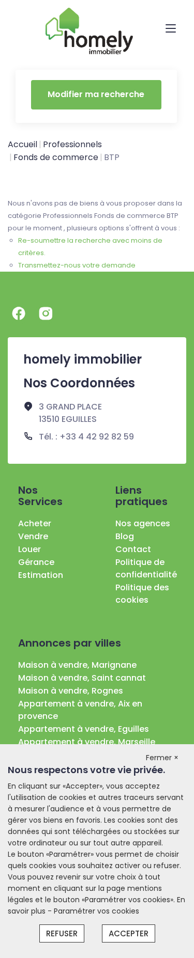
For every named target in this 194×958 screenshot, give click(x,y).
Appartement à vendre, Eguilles (83, 729)
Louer (29, 549)
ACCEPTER (128, 933)
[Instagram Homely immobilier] (45, 313)
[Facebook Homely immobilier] (18, 313)
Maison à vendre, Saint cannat (82, 678)
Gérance (36, 562)
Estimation (40, 575)
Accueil (22, 144)
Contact (133, 549)
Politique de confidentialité (146, 568)
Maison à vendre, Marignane (77, 665)
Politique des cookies (142, 594)
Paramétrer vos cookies (96, 911)
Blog (124, 536)
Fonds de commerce (55, 157)
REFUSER (62, 933)
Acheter (34, 523)
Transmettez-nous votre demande (77, 265)
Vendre (33, 536)
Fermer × (162, 757)
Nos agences (142, 523)
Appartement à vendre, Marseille (86, 742)
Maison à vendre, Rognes (70, 691)
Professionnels (72, 144)
